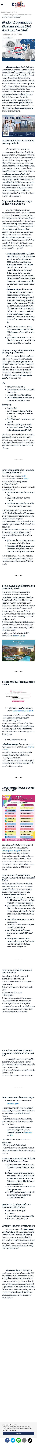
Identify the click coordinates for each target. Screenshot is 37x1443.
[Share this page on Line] (18, 1440)
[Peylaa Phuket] (18, 650)
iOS (6, 749)
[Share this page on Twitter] (13, 1440)
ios (24, 635)
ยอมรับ (18, 1433)
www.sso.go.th (13, 1103)
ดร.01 (23, 476)
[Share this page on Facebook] (7, 1440)
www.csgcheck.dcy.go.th (23, 710)
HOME (3, 12)
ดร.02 (26, 478)
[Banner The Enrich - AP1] (18, 125)
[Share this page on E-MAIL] (24, 1440)
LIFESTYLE (12, 12)
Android (16, 635)
